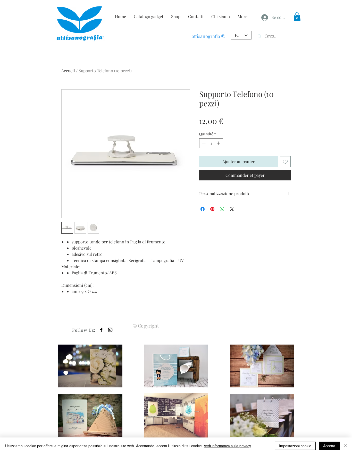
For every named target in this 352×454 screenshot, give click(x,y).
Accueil (68, 70)
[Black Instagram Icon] (110, 330)
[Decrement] (203, 143)
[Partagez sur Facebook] (202, 209)
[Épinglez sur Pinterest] (212, 209)
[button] (297, 16)
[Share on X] (232, 209)
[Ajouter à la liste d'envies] (285, 161)
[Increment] (219, 143)
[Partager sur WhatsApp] (222, 209)
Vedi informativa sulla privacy (227, 445)
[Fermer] (346, 446)
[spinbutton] (211, 143)
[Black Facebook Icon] (101, 330)
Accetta (329, 445)
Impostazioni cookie (295, 445)
